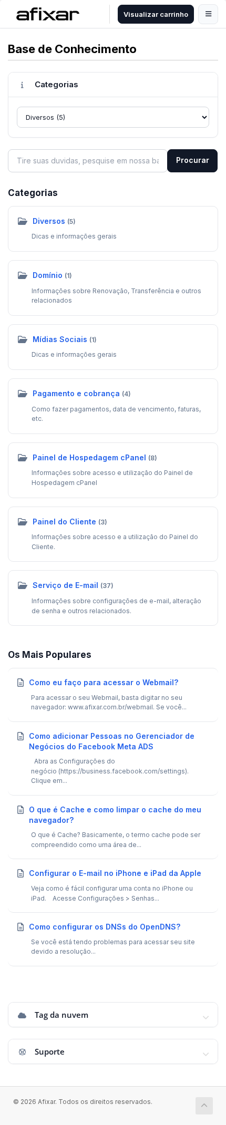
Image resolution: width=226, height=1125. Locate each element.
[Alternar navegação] (208, 14)
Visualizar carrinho (156, 14)
